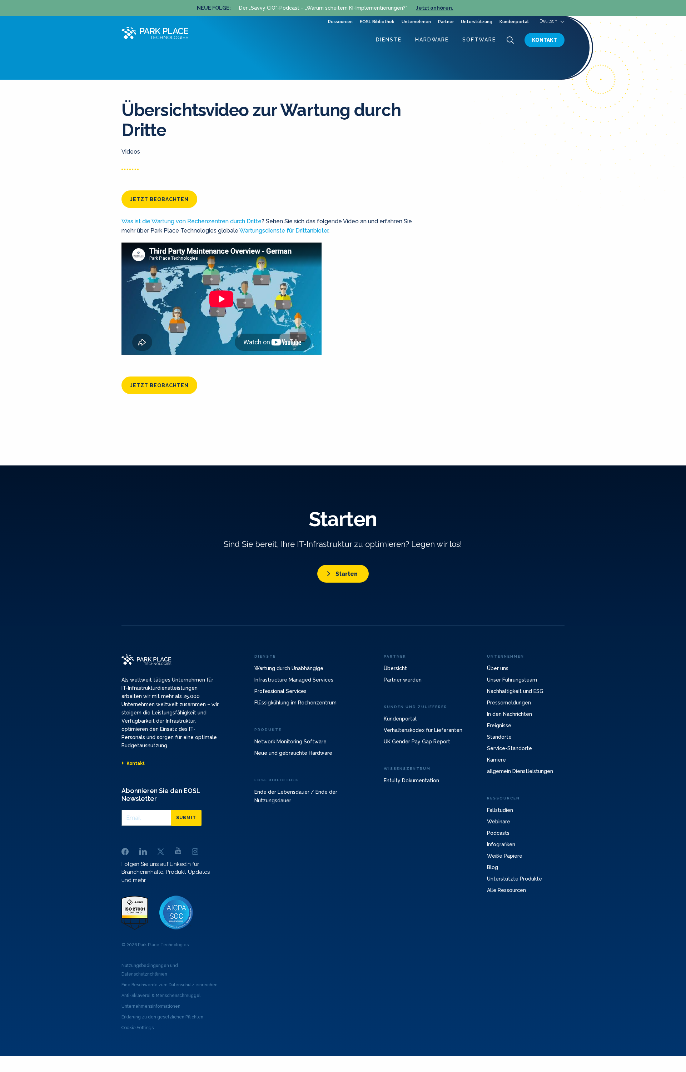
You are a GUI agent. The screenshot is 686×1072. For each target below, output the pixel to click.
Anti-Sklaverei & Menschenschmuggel (160, 995)
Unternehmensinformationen (150, 1006)
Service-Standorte (509, 748)
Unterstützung (476, 21)
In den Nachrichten (509, 714)
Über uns (497, 668)
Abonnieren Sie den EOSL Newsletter (160, 794)
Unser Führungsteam (512, 680)
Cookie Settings (137, 1027)
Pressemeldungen (509, 702)
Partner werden (403, 680)
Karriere (496, 760)
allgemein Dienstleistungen (520, 771)
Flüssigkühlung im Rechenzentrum (295, 702)
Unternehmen (416, 21)
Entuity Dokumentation (411, 780)
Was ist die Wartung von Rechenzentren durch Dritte (191, 221)
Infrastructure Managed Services (293, 680)
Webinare (498, 821)
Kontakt (544, 40)
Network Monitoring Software (290, 741)
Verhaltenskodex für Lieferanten (423, 730)
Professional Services (280, 691)
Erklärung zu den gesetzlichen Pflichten (162, 1016)
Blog (492, 867)
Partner (446, 21)
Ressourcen (340, 21)
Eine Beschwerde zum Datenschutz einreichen (169, 984)
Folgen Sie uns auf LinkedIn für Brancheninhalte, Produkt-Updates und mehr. (165, 872)
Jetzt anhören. (434, 8)
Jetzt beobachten (159, 199)
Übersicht (395, 668)
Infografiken (501, 844)
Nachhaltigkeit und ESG (515, 691)
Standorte (499, 737)
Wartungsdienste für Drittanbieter (283, 230)
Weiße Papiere (504, 856)
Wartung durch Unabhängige (288, 668)
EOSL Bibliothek (377, 21)
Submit (186, 817)
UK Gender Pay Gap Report (417, 741)
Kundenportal (514, 21)
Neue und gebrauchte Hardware (293, 753)
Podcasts (498, 833)
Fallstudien (500, 810)
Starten (346, 573)
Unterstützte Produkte (514, 879)
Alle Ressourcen (506, 890)
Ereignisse (499, 725)
